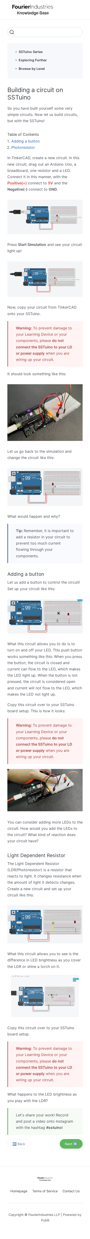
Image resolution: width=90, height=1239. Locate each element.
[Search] (45, 32)
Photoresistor (23, 147)
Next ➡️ (71, 1144)
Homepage (18, 1191)
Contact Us (71, 1191)
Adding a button (25, 141)
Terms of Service (45, 1191)
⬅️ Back (18, 1144)
